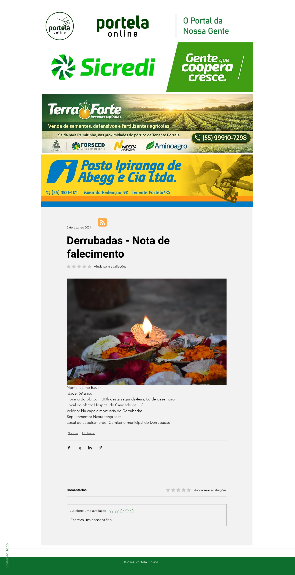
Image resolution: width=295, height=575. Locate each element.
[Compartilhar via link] (100, 448)
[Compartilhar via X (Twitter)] (79, 448)
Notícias (73, 433)
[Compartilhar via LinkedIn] (90, 448)
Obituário (88, 433)
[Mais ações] (224, 227)
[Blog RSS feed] (102, 222)
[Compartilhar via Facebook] (69, 448)
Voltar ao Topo (7, 555)
